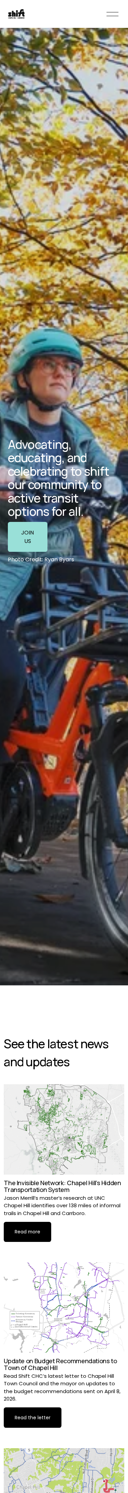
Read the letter (33, 1417)
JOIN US (27, 537)
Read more (27, 1231)
